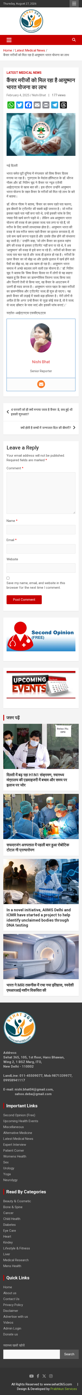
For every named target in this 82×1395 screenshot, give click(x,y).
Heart (7, 1236)
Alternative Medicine (17, 1133)
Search (69, 1354)
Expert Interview (14, 1145)
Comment (15, 468)
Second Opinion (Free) (19, 1115)
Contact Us (11, 1299)
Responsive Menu (74, 3)
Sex (6, 1162)
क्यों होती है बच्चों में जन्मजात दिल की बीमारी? (46, 428)
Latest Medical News (24, 72)
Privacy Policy (13, 1305)
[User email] (41, 384)
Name (12, 521)
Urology (8, 1168)
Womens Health (14, 1156)
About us (9, 1293)
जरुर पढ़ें (13, 717)
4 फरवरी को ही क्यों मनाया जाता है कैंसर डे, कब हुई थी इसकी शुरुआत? (41, 412)
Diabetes (9, 1225)
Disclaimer (10, 1311)
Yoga (7, 1174)
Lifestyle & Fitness (16, 1248)
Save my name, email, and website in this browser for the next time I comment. (36, 585)
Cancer (8, 1213)
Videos (8, 1322)
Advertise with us (15, 1317)
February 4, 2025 (18, 95)
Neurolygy (10, 1180)
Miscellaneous (13, 1127)
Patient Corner (13, 1150)
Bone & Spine (13, 1207)
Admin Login (12, 1328)
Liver (6, 1254)
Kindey (8, 1242)
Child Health (11, 1219)
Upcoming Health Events (20, 1121)
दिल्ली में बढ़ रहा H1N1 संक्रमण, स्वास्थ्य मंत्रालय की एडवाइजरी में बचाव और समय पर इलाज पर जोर (37, 779)
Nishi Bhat (39, 95)
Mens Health (12, 1266)
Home (7, 1287)
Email (12, 540)
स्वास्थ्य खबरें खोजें (14, 1345)
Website (12, 559)
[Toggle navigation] (9, 40)
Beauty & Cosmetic (17, 1201)
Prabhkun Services (64, 1389)
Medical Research (16, 1260)
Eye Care (9, 1231)
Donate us (10, 1334)
